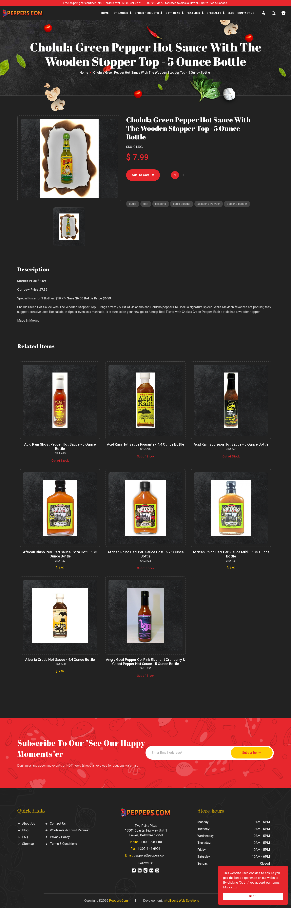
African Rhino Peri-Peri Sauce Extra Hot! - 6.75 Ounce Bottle (60, 554)
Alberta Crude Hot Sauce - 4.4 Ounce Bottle (60, 659)
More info (230, 887)
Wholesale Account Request (70, 830)
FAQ (25, 837)
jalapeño (160, 204)
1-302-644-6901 (148, 849)
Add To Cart (140, 175)
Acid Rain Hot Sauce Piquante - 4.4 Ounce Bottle (145, 444)
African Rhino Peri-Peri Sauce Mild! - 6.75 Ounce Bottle (231, 554)
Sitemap (28, 844)
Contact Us (58, 823)
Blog (231, 12)
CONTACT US (245, 12)
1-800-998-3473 (153, 3)
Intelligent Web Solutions (181, 900)
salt (145, 204)
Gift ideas (172, 12)
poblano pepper (237, 204)
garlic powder (181, 204)
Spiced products (147, 12)
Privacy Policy (60, 837)
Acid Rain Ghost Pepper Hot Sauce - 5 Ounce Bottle (60, 446)
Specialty (214, 12)
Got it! (253, 896)
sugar (132, 204)
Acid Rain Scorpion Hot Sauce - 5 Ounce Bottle (231, 444)
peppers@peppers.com (150, 855)
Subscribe (249, 753)
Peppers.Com (118, 900)
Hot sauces (119, 12)
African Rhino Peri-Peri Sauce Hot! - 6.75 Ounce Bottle (145, 554)
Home (105, 12)
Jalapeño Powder (208, 204)
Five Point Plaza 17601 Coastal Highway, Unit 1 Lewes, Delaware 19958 (146, 830)
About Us (28, 823)
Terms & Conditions (63, 844)
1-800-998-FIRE (151, 842)
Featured (193, 12)
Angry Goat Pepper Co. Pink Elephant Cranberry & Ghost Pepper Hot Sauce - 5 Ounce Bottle (145, 661)
